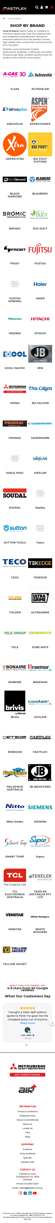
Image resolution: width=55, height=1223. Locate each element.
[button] (3, 1023)
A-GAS (15, 89)
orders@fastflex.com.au (31, 1188)
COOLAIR (40, 717)
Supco (40, 856)
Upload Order (27, 1162)
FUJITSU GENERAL (15, 300)
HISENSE (15, 333)
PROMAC (15, 438)
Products (27, 1149)
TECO (15, 577)
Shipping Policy (27, 1115)
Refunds (27, 1219)
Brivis (15, 717)
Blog (27, 1136)
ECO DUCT (40, 228)
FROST (15, 263)
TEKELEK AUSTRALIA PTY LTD (40, 894)
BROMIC (15, 228)
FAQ (27, 1132)
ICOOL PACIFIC (15, 368)
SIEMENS (40, 821)
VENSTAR (14, 929)
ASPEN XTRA (15, 158)
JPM (40, 368)
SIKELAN (40, 472)
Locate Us (27, 1128)
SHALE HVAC (15, 472)
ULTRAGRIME (40, 612)
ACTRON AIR (40, 89)
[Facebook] (25, 1193)
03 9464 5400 (31, 1183)
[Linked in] (30, 1193)
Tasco (40, 542)
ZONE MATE (40, 647)
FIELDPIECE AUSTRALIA (14, 788)
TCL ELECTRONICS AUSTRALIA (15, 894)
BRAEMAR (40, 682)
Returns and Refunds (27, 1120)
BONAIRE (14, 682)
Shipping (47, 1217)
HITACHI (40, 333)
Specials (27, 1158)
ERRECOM (15, 752)
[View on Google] (27, 1030)
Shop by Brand (27, 1153)
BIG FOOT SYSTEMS (40, 160)
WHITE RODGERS (40, 931)
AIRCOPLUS (15, 124)
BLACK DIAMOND (15, 195)
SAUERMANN (40, 438)
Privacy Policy (25, 1217)
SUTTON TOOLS (15, 542)
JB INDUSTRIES (40, 786)
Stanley (40, 507)
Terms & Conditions (27, 1111)
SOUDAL (15, 507)
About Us (27, 1124)
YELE (14, 647)
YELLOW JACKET (15, 964)
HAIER (40, 298)
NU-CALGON (40, 403)
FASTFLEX (40, 752)
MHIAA (15, 403)
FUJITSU (40, 263)
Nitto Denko (14, 821)
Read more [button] (27, 1023)
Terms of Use (37, 1217)
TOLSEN (15, 612)
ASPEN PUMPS (40, 124)
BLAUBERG (40, 193)
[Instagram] (20, 1193)
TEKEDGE (40, 577)
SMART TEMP (14, 856)
